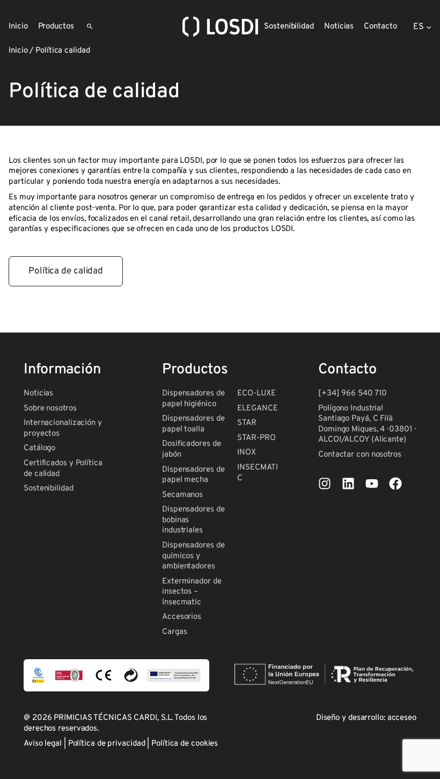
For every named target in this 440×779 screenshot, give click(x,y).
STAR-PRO (256, 438)
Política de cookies (184, 744)
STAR (246, 423)
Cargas (174, 632)
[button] (66, 271)
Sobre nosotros (50, 408)
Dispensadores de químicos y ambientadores (193, 556)
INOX (246, 453)
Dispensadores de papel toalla (193, 424)
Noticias (38, 393)
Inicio (18, 51)
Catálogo (39, 448)
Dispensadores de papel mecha (193, 475)
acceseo (401, 718)
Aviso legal (43, 744)
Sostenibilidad (49, 489)
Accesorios (181, 617)
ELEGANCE (257, 408)
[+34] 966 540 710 (352, 393)
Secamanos (182, 495)
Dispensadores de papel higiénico (193, 398)
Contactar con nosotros (359, 455)
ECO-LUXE (256, 393)
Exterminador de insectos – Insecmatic (192, 592)
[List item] (324, 483)
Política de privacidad (106, 744)
